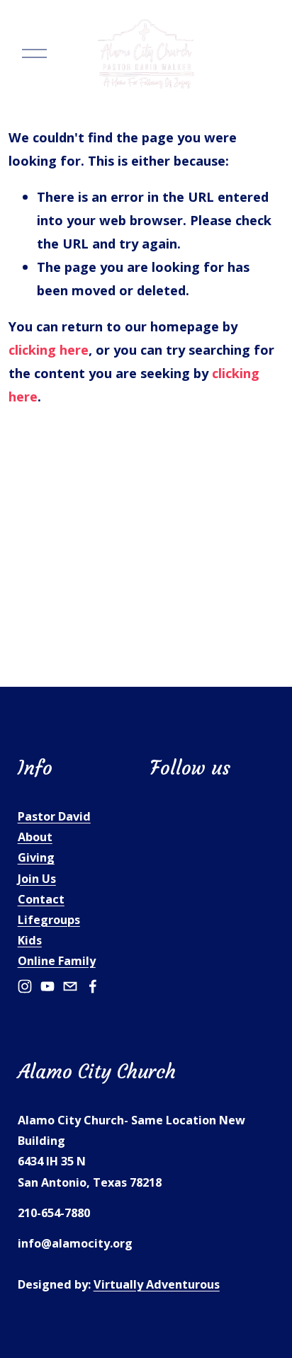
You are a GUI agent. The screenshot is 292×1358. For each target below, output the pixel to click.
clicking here (49, 349)
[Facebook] (93, 986)
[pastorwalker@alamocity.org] (70, 986)
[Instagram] (25, 986)
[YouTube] (47, 986)
